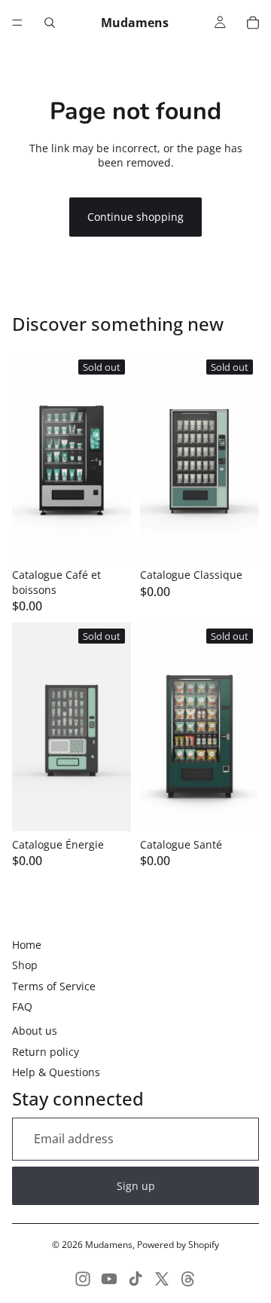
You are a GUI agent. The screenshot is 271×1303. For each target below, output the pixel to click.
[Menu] (17, 22)
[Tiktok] (135, 1279)
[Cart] (252, 22)
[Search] (49, 22)
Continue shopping (135, 217)
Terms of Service (54, 986)
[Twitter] (162, 1279)
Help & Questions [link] (56, 1072)
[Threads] (188, 1279)
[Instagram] (83, 1279)
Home (26, 944)
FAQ (22, 1006)
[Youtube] (109, 1279)
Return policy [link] (45, 1052)
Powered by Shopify (178, 1244)
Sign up (136, 1186)
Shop (25, 965)
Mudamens (108, 1244)
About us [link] (34, 1030)
